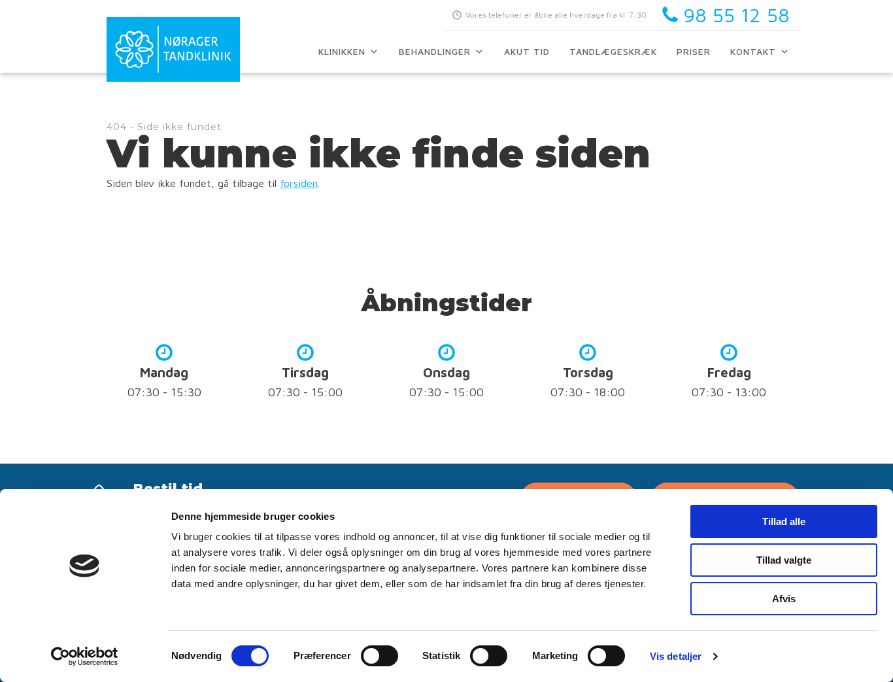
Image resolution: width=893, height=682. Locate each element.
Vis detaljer (675, 656)
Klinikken (341, 51)
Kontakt (753, 51)
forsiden (299, 183)
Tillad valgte (783, 560)
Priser (694, 51)
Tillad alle (783, 521)
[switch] (379, 655)
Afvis (784, 598)
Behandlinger (435, 51)
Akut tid (527, 51)
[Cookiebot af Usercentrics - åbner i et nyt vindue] (84, 656)
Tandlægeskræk (613, 51)
